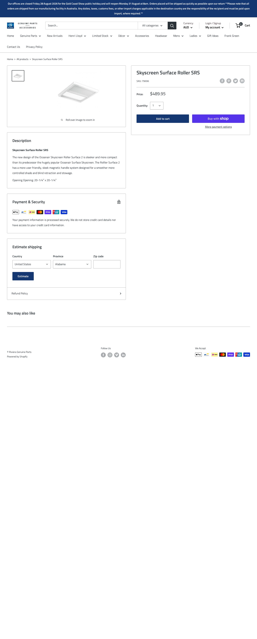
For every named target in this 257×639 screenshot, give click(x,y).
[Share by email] (242, 80)
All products (22, 59)
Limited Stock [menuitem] (100, 36)
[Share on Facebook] (222, 80)
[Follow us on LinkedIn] (123, 355)
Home (10, 59)
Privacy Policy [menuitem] (34, 47)
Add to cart (163, 119)
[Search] (172, 25)
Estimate (23, 276)
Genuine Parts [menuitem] (28, 36)
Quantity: (142, 105)
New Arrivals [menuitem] (54, 36)
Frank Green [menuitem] (231, 36)
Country (17, 256)
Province (58, 256)
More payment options (218, 127)
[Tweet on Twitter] (235, 80)
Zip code (98, 256)
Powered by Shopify (17, 356)
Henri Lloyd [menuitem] (75, 36)
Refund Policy (20, 293)
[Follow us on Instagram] (110, 355)
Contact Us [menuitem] (13, 47)
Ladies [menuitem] (193, 36)
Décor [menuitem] (121, 36)
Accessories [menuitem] (142, 36)
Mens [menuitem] (176, 36)
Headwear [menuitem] (161, 36)
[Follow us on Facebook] (103, 355)
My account (213, 27)
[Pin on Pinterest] (228, 80)
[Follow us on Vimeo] (116, 355)
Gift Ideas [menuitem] (212, 36)
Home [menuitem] (10, 36)
